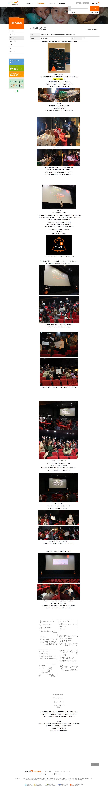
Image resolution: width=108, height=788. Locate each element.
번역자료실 (52, 3)
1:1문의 (11, 45)
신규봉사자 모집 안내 (14, 74)
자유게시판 (12, 34)
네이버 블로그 (79, 772)
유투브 (87, 772)
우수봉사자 (12, 51)
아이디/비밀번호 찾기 (95, 12)
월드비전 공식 (72, 772)
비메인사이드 (12, 38)
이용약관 (57, 771)
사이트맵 (65, 771)
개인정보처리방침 (37, 771)
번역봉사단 (29, 3)
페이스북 (76, 772)
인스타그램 (83, 772)
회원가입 (86, 3)
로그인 (78, 3)
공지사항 (12, 31)
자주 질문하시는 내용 (14, 62)
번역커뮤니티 (40, 3)
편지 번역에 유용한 (14, 68)
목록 (95, 764)
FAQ (11, 48)
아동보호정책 (48, 771)
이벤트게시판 (12, 41)
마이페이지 (62, 3)
